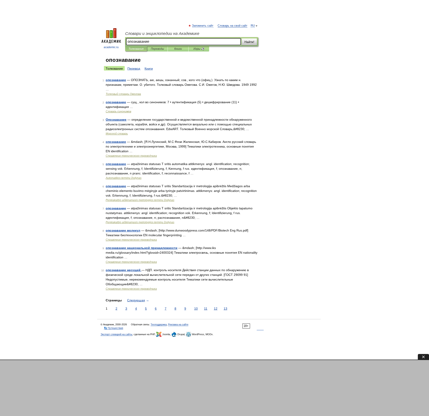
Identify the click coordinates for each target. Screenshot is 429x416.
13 (225, 308)
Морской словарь (117, 133)
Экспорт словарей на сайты (116, 334)
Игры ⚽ (198, 48)
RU (253, 25)
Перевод (133, 68)
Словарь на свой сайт (232, 25)
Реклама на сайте (178, 324)
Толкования (135, 48)
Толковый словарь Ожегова (123, 94)
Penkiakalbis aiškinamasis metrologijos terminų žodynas (140, 200)
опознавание (116, 80)
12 (215, 308)
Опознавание (116, 119)
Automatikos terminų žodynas (123, 178)
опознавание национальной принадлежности (141, 248)
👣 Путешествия (113, 328)
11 (205, 308)
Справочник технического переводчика (131, 155)
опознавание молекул (123, 230)
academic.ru (111, 47)
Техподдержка (159, 324)
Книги (178, 48)
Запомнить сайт (202, 25)
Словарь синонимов (118, 111)
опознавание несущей (123, 270)
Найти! (249, 42)
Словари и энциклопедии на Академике (162, 33)
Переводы (157, 48)
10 (196, 308)
